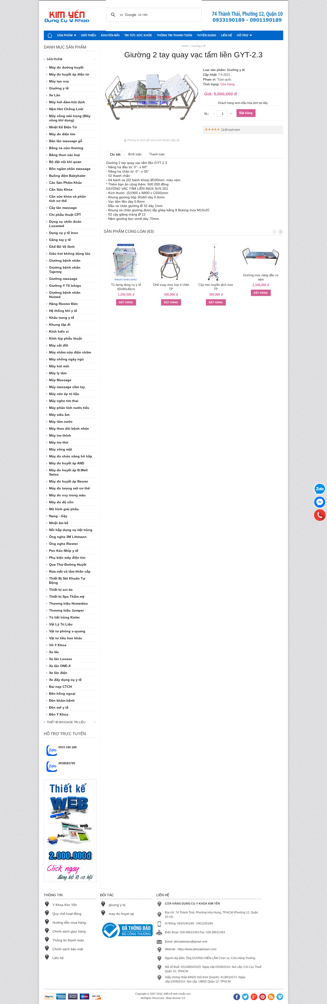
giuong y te (117, 905)
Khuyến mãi (110, 35)
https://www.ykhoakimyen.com (197, 949)
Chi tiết (115, 154)
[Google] (254, 997)
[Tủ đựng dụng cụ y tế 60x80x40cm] (126, 262)
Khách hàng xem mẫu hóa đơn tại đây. (243, 103)
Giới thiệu (88, 35)
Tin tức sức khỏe (138, 35)
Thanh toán (157, 154)
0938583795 (66, 763)
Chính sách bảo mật (67, 949)
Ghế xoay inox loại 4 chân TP (171, 287)
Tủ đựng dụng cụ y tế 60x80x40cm (126, 287)
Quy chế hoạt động (66, 914)
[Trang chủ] (50, 35)
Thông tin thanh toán (174, 35)
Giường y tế (198, 45)
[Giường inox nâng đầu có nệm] (261, 257)
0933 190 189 (67, 747)
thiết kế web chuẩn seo (177, 993)
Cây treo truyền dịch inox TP (215, 287)
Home (184, 45)
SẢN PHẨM (54, 59)
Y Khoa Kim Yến (64, 905)
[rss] (271, 997)
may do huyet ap (121, 914)
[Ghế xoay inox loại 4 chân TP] (171, 262)
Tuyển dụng (206, 35)
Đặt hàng (246, 113)
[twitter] (245, 997)
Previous (274, 231)
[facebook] (236, 997)
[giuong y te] (247, 22)
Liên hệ (226, 35)
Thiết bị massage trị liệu (66, 722)
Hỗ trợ (242, 35)
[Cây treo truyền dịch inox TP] (216, 262)
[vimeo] (279, 997)
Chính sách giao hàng (69, 931)
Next (280, 231)
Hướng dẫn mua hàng (69, 922)
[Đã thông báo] (126, 930)
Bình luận (134, 154)
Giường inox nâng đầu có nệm (260, 277)
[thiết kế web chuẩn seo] (70, 886)
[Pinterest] (262, 997)
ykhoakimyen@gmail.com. (191, 941)
